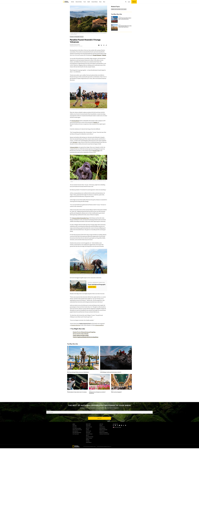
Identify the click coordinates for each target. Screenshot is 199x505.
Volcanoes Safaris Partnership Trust (80, 218)
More (104, 1)
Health (88, 1)
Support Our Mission (89, 438)
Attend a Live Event (89, 426)
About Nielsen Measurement (77, 432)
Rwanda (104, 55)
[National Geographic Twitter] (117, 425)
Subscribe (101, 425)
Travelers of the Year (75, 325)
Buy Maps (87, 429)
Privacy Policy (75, 426)
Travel (84, 1)
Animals (72, 1)
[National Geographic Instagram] (113, 425)
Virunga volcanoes (97, 55)
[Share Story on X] (101, 45)
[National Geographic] (66, 2)
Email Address (48, 410)
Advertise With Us (88, 442)
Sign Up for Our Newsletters (104, 432)
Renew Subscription (102, 428)
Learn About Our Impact (89, 436)
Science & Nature (95, 1)
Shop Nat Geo (88, 432)
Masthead (87, 439)
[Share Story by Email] (104, 45)
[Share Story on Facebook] (99, 45)
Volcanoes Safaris (74, 147)
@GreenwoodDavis (99, 325)
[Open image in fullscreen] (105, 84)
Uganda (95, 122)
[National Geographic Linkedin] (121, 425)
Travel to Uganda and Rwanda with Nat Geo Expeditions (85, 337)
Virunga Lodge (96, 150)
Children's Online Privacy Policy (77, 429)
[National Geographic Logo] (76, 447)
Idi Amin (75, 142)
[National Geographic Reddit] (125, 425)
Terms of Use (74, 425)
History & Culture (79, 1)
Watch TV (87, 435)
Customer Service (102, 426)
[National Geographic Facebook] (115, 425)
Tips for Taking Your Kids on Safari (81, 335)
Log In (129, 1)
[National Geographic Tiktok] (123, 425)
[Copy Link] (106, 45)
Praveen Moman (75, 120)
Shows (100, 1)
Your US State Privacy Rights (77, 428)
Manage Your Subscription (103, 429)
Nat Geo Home (88, 425)
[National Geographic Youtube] (119, 425)
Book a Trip (87, 428)
